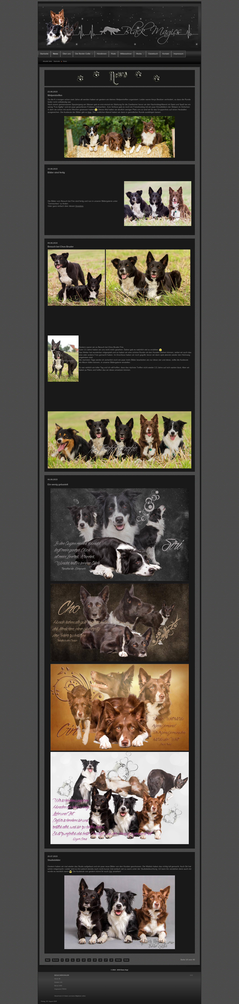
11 (73, 960)
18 (111, 960)
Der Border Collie (82, 54)
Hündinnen (101, 54)
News (55, 54)
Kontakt (165, 54)
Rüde (113, 54)
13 (84, 960)
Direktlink (79, 206)
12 (78, 960)
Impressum (178, 54)
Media (139, 54)
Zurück (55, 960)
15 (95, 960)
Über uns (67, 54)
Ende (126, 960)
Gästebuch (153, 54)
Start (47, 960)
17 (106, 960)
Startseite (44, 54)
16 (100, 960)
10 (67, 960)
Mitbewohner (126, 54)
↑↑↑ (191, 975)
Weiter (118, 960)
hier (89, 112)
